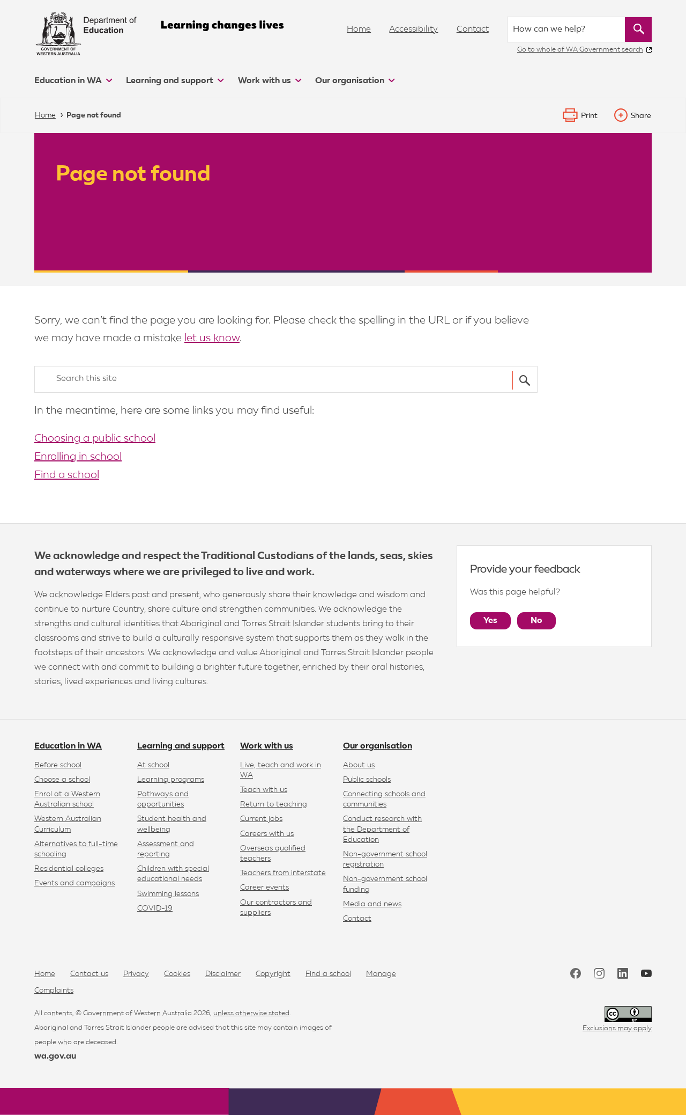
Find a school (66, 475)
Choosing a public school (94, 438)
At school (153, 765)
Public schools (367, 779)
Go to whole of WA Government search (580, 49)
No (536, 621)
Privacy (136, 974)
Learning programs (170, 779)
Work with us (265, 81)
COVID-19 (155, 908)
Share (641, 116)
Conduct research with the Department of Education (382, 829)
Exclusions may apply (617, 1028)
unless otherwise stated (251, 1013)
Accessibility (413, 29)
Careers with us (267, 834)
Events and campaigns (74, 883)
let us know (212, 338)
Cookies (177, 974)
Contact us (89, 974)
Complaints (53, 990)
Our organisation (350, 81)
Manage (381, 974)
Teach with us (263, 790)
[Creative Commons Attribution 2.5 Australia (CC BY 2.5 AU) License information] (628, 1014)
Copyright (273, 974)
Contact (473, 29)
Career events (264, 887)
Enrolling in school (78, 456)
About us (359, 765)
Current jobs (261, 819)
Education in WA (69, 81)
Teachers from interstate (283, 873)
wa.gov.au (55, 1056)
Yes (490, 621)
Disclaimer (223, 974)
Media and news (372, 904)
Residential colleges (68, 868)
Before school (57, 765)
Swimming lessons (168, 894)
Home (359, 29)
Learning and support (170, 81)
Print (589, 116)
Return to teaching (273, 804)
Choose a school (62, 779)
